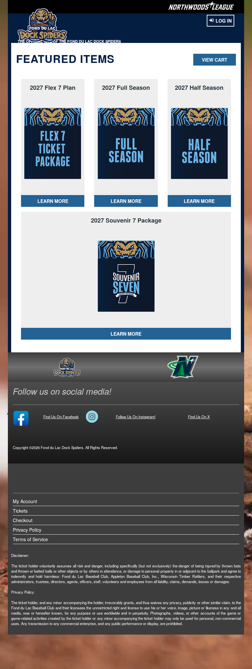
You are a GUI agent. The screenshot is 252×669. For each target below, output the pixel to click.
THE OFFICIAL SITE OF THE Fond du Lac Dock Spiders (69, 41)
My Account (25, 501)
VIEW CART (214, 59)
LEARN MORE (52, 201)
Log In (224, 20)
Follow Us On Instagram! (136, 416)
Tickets (20, 510)
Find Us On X (199, 416)
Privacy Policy (27, 529)
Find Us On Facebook (61, 416)
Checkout (22, 520)
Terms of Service (30, 539)
